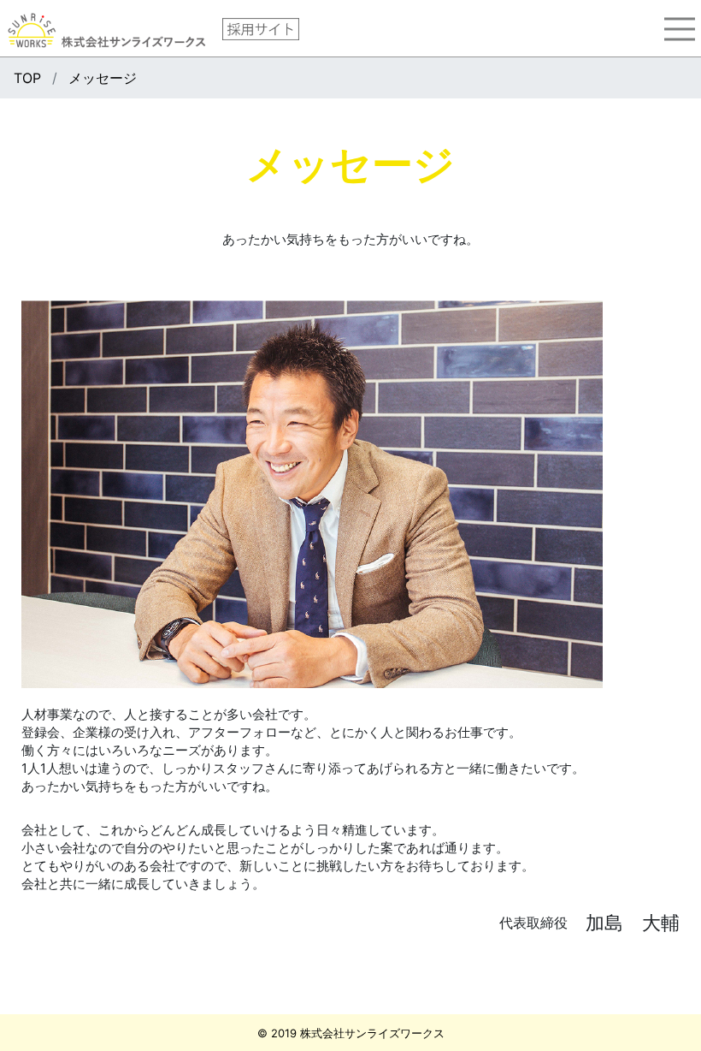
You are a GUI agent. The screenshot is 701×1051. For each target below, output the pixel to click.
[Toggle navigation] (679, 28)
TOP (27, 77)
